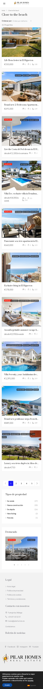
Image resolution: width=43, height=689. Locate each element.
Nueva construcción (15, 505)
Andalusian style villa (14, 345)
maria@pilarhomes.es (16, 621)
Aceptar (7, 685)
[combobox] (22, 20)
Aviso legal (11, 586)
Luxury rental (24, 301)
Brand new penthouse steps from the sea (23, 419)
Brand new (34, 75)
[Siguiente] (37, 483)
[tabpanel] (21, 549)
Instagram (23, 647)
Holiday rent (15, 434)
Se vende (17, 31)
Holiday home (33, 120)
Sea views (26, 75)
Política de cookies (14, 595)
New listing (34, 212)
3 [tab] (23, 565)
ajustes (30, 681)
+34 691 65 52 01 (14, 617)
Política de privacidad (15, 591)
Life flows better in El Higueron (18, 60)
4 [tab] (26, 565)
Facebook (11, 647)
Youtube (35, 647)
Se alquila (24, 120)
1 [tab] (15, 565)
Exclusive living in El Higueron (18, 285)
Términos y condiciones (16, 599)
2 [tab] (19, 565)
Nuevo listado (26, 31)
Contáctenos (10, 627)
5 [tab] (30, 565)
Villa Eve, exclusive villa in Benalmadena (22, 193)
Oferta (36, 389)
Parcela (10, 518)
